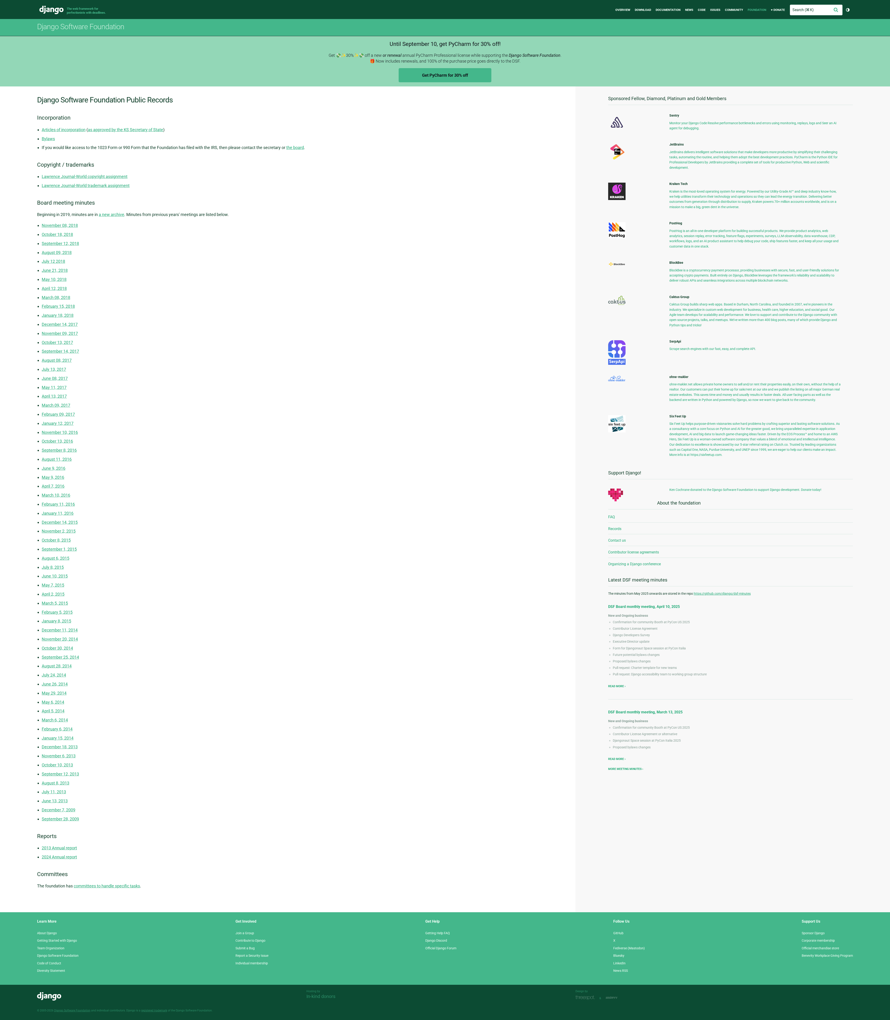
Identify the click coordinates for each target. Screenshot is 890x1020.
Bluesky (618, 955)
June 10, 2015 (55, 576)
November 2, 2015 (59, 531)
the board (295, 147)
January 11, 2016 (57, 513)
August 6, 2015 (55, 558)
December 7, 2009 (58, 809)
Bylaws (48, 138)
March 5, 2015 (55, 603)
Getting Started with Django (57, 940)
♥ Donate (778, 10)
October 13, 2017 (57, 342)
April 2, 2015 (53, 594)
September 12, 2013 (60, 774)
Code (702, 10)
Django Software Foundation (58, 955)
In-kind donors (320, 996)
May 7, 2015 (53, 585)
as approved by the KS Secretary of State (125, 129)
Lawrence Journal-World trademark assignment (86, 185)
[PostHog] (617, 237)
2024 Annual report (59, 857)
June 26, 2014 (55, 684)
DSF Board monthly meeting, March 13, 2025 (645, 712)
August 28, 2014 (57, 666)
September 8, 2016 (59, 450)
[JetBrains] (617, 159)
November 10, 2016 (60, 432)
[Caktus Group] (617, 304)
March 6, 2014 (55, 720)
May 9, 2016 (53, 477)
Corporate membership (818, 940)
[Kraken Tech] (617, 199)
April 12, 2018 (54, 288)
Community (734, 10)
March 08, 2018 (56, 297)
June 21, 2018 (55, 270)
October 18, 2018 (57, 234)
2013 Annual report (59, 847)
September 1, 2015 (59, 549)
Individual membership (251, 963)
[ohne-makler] (617, 380)
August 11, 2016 (57, 459)
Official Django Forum (440, 948)
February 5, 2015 (57, 612)
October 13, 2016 (57, 441)
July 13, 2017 (54, 369)
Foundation (757, 10)
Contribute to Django (250, 940)
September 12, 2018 (60, 243)
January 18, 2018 (57, 315)
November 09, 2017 (60, 333)
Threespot (586, 997)
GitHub (618, 933)
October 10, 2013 (57, 765)
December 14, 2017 (60, 324)
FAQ (611, 517)
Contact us (617, 540)
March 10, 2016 (56, 495)
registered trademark (154, 1010)
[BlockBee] (617, 266)
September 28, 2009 (60, 819)
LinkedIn (619, 963)
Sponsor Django (813, 933)
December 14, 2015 (60, 522)
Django (51, 10)
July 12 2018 (53, 261)
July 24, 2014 (54, 675)
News (689, 10)
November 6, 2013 (59, 755)
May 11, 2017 (54, 387)
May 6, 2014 (53, 702)
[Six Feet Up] (617, 431)
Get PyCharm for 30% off (445, 75)
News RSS (620, 970)
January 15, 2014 (57, 738)
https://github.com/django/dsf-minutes (722, 593)
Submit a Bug (245, 948)
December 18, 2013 (60, 746)
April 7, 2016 (53, 486)
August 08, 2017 (57, 360)
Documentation (668, 10)
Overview (622, 10)
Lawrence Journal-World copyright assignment (84, 176)
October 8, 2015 (56, 540)
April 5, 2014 (53, 711)
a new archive (111, 214)
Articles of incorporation (64, 129)
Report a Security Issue (251, 955)
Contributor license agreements (633, 552)
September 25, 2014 (60, 657)
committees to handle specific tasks (107, 885)
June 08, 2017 (55, 378)
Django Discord (436, 940)
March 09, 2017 (56, 405)
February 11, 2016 (58, 504)
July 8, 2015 (53, 567)
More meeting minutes (625, 769)
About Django (47, 933)
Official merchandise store (820, 948)
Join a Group (244, 933)
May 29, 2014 (54, 693)
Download (643, 10)
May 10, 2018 (54, 279)
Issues (715, 10)
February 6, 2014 (57, 729)
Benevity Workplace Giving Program (827, 955)
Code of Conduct (49, 963)
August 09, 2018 (57, 252)
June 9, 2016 (53, 468)
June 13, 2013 (55, 800)
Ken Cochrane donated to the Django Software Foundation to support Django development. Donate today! (745, 490)
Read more (616, 686)
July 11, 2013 (54, 791)
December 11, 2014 (60, 630)
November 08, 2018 (60, 225)
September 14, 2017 (60, 351)
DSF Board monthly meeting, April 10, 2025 (644, 606)
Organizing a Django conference (634, 564)
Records (614, 529)
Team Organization (50, 948)
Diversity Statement (51, 970)
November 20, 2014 (60, 639)
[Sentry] (617, 129)
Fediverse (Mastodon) (629, 948)
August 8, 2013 (55, 783)
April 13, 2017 (54, 396)
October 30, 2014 (57, 648)
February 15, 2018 (58, 306)
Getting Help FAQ (437, 933)
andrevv (617, 997)
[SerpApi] (617, 363)
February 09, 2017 (58, 414)
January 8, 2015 (56, 621)
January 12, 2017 (57, 423)
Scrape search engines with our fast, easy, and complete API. (712, 349)
